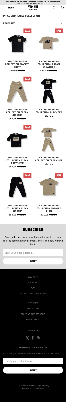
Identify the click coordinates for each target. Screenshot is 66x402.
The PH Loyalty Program (33, 293)
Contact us (33, 308)
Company (33, 277)
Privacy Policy (33, 319)
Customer (33, 303)
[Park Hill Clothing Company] (33, 8)
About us (33, 282)
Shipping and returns (33, 314)
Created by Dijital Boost (33, 388)
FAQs (33, 288)
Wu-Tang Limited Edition (16, 1)
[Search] (55, 7)
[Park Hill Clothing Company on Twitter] (27, 338)
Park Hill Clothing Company (36, 385)
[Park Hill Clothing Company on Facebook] (33, 338)
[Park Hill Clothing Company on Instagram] (38, 338)
